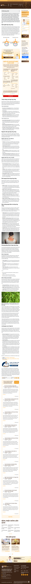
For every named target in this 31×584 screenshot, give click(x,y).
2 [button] (23, 59)
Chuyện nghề (11, 5)
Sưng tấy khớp (17, 74)
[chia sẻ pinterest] (18, 378)
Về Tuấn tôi (8, 5)
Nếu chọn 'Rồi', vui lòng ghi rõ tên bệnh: (6, 86)
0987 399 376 (8, 574)
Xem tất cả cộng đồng (25, 61)
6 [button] (27, 59)
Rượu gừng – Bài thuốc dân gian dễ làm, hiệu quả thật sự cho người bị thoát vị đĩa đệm (6, 547)
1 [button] (22, 59)
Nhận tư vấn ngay (8, 57)
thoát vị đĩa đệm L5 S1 (24, 16)
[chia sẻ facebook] (15, 378)
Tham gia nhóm (25, 57)
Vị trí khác (13, 86)
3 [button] (24, 59)
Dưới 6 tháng (5, 78)
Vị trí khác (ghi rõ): (13, 88)
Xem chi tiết (7, 551)
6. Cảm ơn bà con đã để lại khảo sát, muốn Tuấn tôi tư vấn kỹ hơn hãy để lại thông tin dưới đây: (10, 91)
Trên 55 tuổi (5, 74)
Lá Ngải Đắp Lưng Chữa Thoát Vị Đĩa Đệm (24, 12)
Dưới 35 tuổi (5, 73)
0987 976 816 (12, 357)
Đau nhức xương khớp (13, 74)
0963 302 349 (7, 357)
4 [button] (25, 59)
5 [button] (26, 59)
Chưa (8, 84)
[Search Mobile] (29, 5)
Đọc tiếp (4, 394)
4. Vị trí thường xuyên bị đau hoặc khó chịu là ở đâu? (14, 81)
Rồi (4, 84)
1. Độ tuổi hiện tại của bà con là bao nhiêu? (6, 69)
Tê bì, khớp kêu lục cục (17, 77)
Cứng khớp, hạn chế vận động (13, 77)
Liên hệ (22, 5)
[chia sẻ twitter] (16, 378)
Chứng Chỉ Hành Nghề (16, 571)
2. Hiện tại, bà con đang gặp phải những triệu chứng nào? (14, 70)
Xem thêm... (11, 516)
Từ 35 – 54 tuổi (9, 73)
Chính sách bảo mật (17, 567)
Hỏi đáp (19, 5)
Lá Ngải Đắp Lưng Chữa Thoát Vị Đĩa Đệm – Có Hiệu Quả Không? (15, 547)
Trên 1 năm (5, 79)
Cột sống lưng (17, 85)
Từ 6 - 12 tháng (9, 78)
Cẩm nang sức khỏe (15, 4)
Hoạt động (21, 5)
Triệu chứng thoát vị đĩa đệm (25, 14)
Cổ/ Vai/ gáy (13, 85)
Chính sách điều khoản (16, 569)
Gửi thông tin (25, 36)
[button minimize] (18, 11)
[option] (6, 545)
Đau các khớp (16, 87)
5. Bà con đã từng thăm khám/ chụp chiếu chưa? (6, 81)
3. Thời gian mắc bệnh (6, 76)
